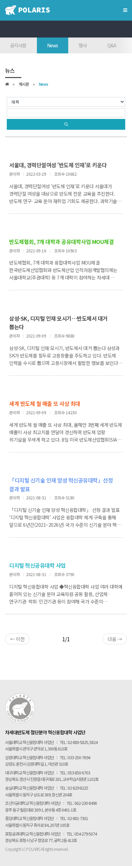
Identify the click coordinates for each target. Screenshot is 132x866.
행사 (83, 45)
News (52, 45)
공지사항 (18, 45)
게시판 (24, 84)
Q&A (111, 45)
